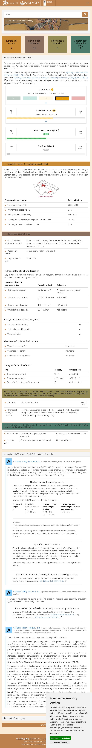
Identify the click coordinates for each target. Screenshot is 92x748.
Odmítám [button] (66, 738)
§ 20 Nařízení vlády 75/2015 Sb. (62, 614)
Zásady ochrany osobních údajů (33, 744)
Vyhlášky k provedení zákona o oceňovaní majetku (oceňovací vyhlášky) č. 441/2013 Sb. (51, 77)
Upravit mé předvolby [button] (59, 742)
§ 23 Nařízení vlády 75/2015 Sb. (47, 617)
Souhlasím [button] (55, 738)
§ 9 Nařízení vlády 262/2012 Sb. (52, 581)
